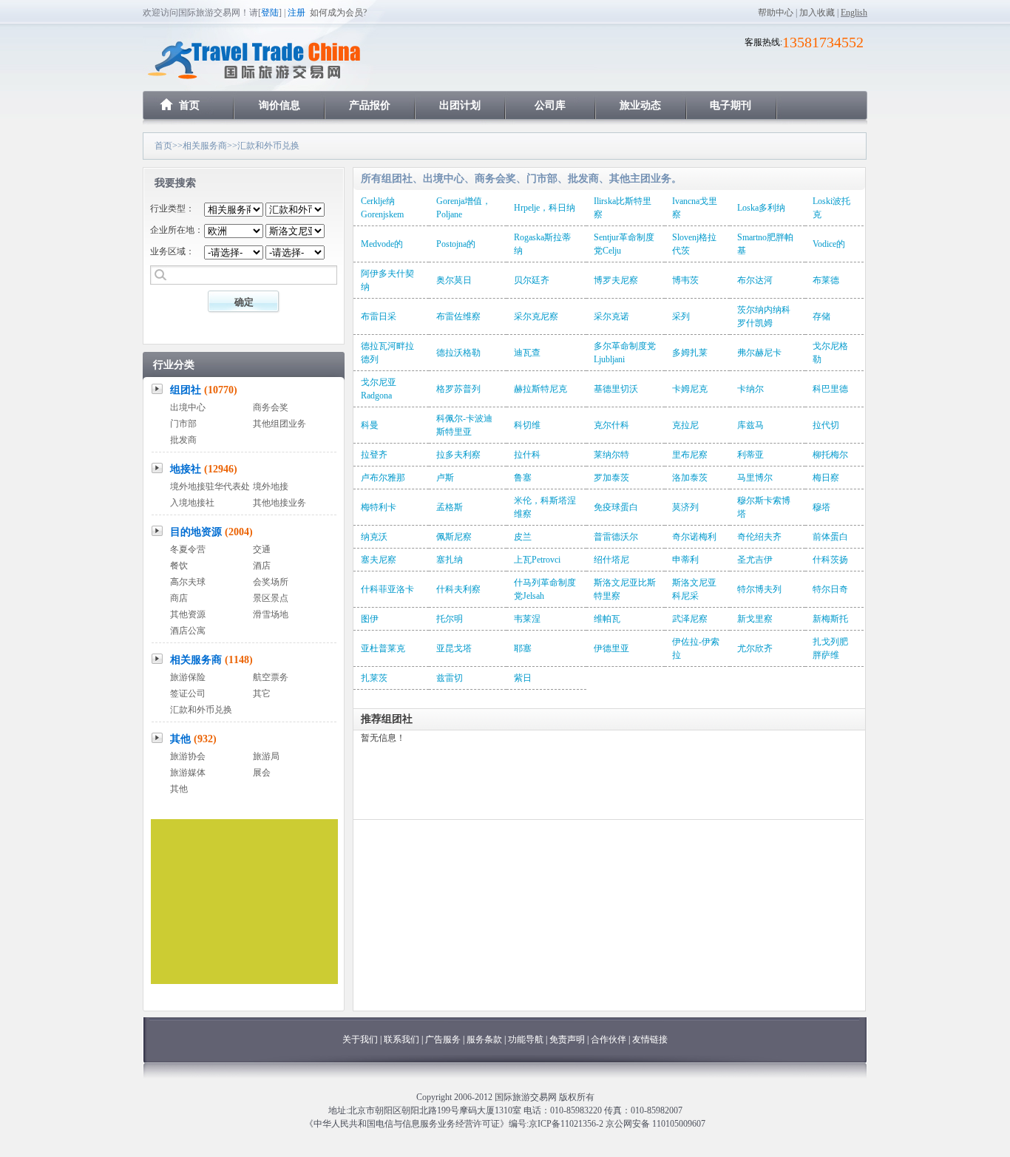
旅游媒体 (188, 772)
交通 (262, 549)
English (854, 12)
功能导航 (527, 1039)
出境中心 (188, 407)
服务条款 (484, 1039)
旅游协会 (188, 756)
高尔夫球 (188, 582)
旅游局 (266, 756)
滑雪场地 (270, 614)
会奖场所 (270, 582)
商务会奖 (270, 407)
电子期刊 (730, 105)
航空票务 (270, 677)
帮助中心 (775, 12)
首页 (189, 105)
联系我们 (401, 1039)
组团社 (203, 390)
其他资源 (188, 614)
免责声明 (567, 1039)
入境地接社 (192, 503)
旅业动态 (640, 105)
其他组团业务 (279, 423)
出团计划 (460, 105)
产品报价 (369, 105)
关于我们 (360, 1039)
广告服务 (444, 1039)
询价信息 (279, 105)
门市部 (183, 423)
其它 (262, 693)
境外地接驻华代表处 (210, 486)
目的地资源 (211, 531)
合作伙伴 (608, 1039)
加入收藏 (817, 12)
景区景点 (270, 598)
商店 (179, 598)
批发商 (183, 440)
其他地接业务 (279, 503)
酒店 (262, 565)
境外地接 (270, 486)
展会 (262, 772)
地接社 (203, 469)
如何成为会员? (338, 12)
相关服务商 (205, 145)
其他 (193, 738)
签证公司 (188, 693)
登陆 (270, 12)
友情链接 (650, 1039)
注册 (296, 12)
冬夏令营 (188, 549)
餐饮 (179, 565)
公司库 (550, 105)
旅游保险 (188, 677)
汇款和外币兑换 (201, 710)
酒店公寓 (188, 630)
